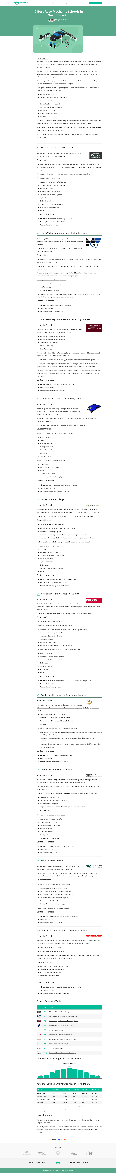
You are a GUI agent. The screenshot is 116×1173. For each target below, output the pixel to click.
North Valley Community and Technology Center (63, 1016)
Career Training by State (51, 3)
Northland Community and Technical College (62, 1053)
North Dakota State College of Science (60, 1034)
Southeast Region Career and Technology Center (63, 1021)
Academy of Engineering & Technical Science (62, 1039)
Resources (73, 3)
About (31, 1163)
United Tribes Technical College (58, 1044)
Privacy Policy (40, 1163)
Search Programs (95, 3)
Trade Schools (38, 3)
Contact (85, 1163)
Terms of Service (75, 1163)
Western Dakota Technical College (59, 1012)
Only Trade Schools (58, 1170)
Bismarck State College (56, 1030)
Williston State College (56, 1048)
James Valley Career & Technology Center (61, 1025)
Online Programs (64, 3)
